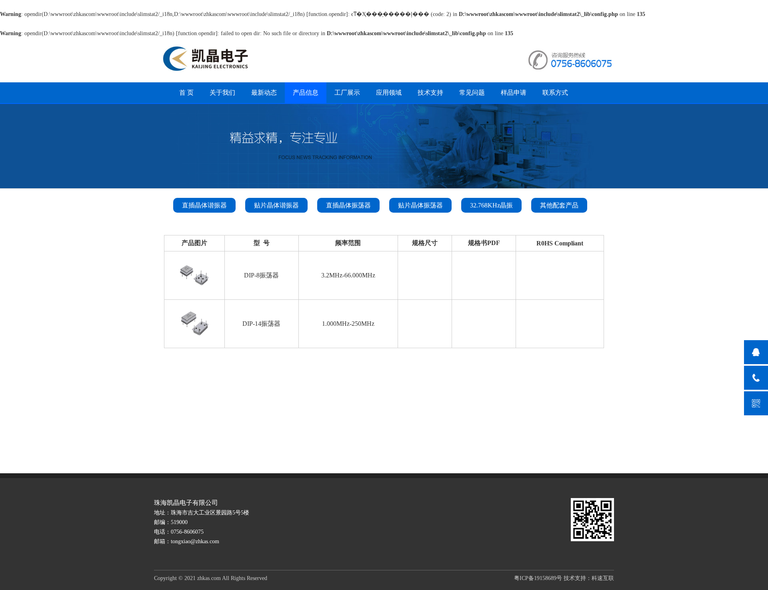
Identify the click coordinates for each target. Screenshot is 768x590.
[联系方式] (756, 378)
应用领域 (389, 92)
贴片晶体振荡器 (420, 205)
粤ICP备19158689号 (538, 578)
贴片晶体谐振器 (276, 205)
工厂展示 (347, 92)
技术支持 (430, 92)
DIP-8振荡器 (261, 275)
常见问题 (472, 92)
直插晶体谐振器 (204, 205)
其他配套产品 (559, 205)
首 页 (186, 92)
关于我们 (222, 92)
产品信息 (305, 92)
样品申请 (513, 92)
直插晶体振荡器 (348, 205)
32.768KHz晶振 (491, 205)
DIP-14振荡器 (261, 323)
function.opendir (327, 14)
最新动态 (264, 92)
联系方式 (555, 92)
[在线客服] (756, 352)
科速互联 (603, 578)
